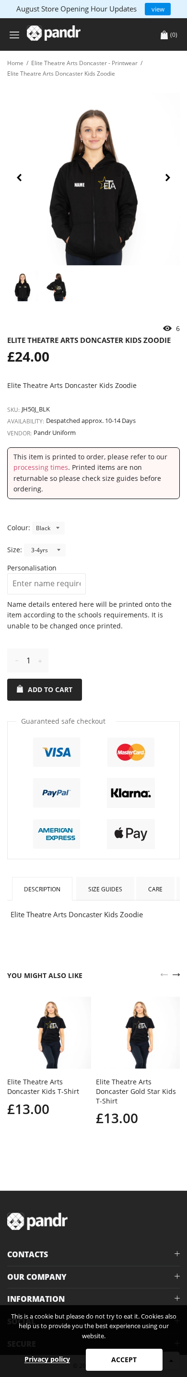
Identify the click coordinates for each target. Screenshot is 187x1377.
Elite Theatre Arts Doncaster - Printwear (84, 63)
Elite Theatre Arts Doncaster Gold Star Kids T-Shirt (136, 1091)
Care (155, 889)
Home (15, 63)
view (158, 9)
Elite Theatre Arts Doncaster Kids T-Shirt (43, 1086)
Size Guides (105, 889)
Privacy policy (47, 1359)
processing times (40, 467)
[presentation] (19, 179)
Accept (124, 1359)
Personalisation (32, 567)
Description (42, 889)
